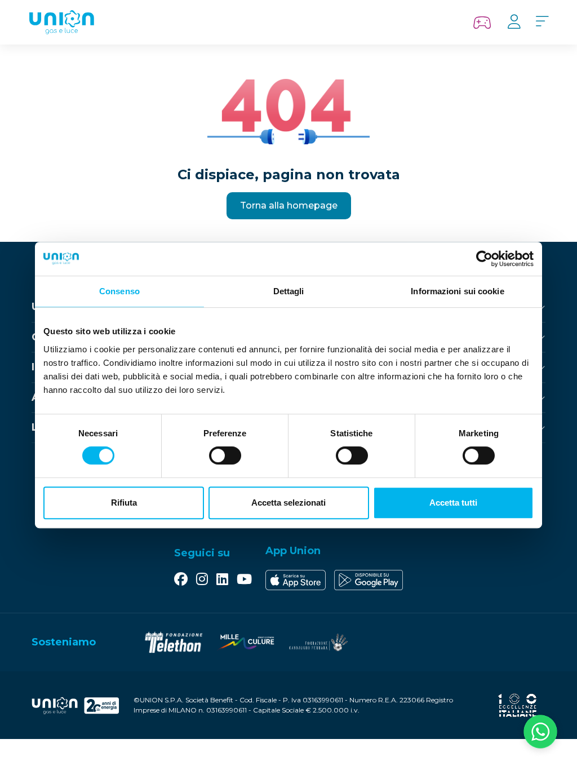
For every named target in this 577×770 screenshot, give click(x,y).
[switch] (225, 455)
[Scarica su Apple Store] (295, 580)
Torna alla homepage (289, 205)
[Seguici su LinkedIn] (222, 580)
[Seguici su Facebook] (181, 580)
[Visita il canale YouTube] (244, 580)
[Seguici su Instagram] (202, 580)
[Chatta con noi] (540, 733)
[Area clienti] (514, 22)
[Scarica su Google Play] (368, 580)
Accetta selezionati (288, 502)
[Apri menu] (542, 22)
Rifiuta (124, 502)
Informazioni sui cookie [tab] (457, 291)
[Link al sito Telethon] (173, 642)
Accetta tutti (453, 502)
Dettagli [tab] (288, 291)
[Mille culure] (245, 642)
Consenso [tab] (119, 291)
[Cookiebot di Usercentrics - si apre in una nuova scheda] (484, 258)
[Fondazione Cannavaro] (317, 642)
